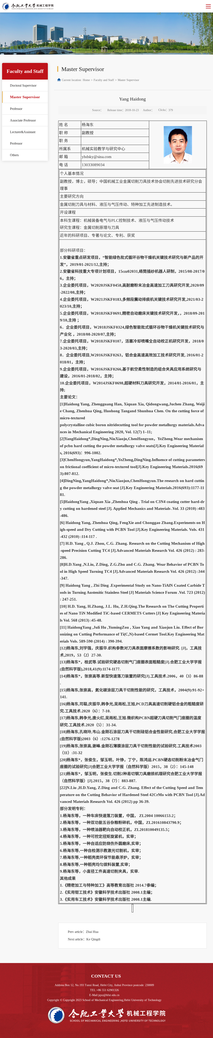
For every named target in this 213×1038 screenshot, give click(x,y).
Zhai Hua (92, 932)
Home (86, 80)
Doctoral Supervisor (23, 85)
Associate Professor (23, 120)
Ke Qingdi (93, 939)
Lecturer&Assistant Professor (22, 137)
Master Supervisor (25, 97)
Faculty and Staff (104, 80)
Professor (16, 108)
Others (14, 155)
